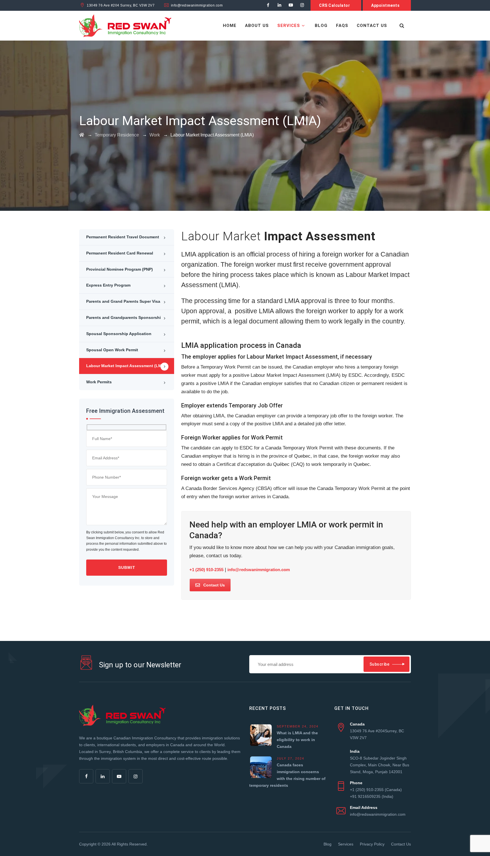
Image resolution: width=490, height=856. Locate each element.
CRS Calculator (334, 5)
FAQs (342, 25)
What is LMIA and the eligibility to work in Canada (297, 740)
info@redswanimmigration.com (258, 569)
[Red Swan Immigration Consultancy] (125, 26)
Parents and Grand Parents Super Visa (123, 301)
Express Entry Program (108, 285)
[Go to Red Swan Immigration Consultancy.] (81, 134)
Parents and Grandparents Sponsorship (124, 317)
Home (229, 25)
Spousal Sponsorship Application (118, 333)
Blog (321, 25)
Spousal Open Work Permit (112, 350)
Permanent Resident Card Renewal (119, 253)
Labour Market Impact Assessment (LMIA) (126, 365)
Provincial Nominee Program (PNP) (119, 269)
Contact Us (372, 25)
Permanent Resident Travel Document (122, 237)
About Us (257, 25)
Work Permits (99, 382)
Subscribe (379, 664)
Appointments (385, 5)
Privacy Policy (372, 844)
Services (288, 25)
